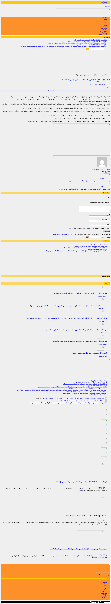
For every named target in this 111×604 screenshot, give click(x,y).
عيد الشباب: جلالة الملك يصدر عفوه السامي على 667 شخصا (91, 246)
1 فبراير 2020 (103, 308)
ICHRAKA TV (103, 34)
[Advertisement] (55, 62)
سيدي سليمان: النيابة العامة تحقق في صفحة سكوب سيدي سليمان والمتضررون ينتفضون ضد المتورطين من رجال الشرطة (68, 306)
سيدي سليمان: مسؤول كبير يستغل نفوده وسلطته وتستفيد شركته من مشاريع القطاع (80, 341)
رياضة (105, 23)
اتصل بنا (105, 3)
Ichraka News (98, 84)
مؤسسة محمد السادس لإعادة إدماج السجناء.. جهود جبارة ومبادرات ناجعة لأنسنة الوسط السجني (76, 330)
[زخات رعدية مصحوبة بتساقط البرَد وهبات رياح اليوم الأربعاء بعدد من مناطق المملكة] (104, 446)
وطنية (105, 20)
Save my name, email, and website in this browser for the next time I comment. (88, 228)
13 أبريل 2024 (103, 520)
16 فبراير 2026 (103, 487)
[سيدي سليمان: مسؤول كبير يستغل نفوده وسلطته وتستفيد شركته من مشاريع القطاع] (100, 338)
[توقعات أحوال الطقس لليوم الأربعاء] (104, 451)
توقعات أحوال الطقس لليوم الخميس (97, 249)
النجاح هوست (95, 602)
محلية (105, 19)
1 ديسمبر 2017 (103, 296)
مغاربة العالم (103, 31)
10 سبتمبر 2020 (106, 84)
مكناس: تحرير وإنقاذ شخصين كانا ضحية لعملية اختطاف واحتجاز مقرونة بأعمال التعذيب (86, 515)
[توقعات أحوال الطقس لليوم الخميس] (104, 422)
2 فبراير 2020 (103, 356)
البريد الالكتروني (106, 219)
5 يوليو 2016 (104, 332)
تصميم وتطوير (106, 602)
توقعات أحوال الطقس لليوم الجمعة (97, 244)
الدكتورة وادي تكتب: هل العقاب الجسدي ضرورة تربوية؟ (89, 353)
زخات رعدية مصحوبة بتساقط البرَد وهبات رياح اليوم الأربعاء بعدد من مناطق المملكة (84, 393)
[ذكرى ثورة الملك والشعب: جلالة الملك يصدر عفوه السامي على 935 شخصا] (104, 432)
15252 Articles (106, 169)
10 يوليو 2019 (103, 321)
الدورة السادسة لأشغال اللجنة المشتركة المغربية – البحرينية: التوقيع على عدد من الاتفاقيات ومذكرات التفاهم (81, 482)
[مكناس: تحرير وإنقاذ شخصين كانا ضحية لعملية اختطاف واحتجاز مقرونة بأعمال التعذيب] (90, 511)
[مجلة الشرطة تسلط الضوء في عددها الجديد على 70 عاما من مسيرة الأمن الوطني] (104, 461)
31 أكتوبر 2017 (103, 554)
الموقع (108, 224)
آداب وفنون (104, 26)
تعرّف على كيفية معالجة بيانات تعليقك (63, 234)
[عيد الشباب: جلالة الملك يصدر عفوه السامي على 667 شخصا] (104, 413)
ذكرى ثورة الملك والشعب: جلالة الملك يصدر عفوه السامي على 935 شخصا (87, 388)
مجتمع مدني (104, 28)
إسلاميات (104, 29)
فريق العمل (104, 2)
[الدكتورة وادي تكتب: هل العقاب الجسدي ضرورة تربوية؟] (100, 350)
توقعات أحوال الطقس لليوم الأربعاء (97, 394)
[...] (80, 490)
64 (98, 296)
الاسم (108, 214)
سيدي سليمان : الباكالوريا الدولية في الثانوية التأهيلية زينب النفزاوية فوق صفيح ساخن (80, 293)
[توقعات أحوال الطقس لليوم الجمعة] (104, 408)
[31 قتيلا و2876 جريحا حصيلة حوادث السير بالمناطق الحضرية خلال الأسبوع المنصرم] (104, 441)
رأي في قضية (103, 33)
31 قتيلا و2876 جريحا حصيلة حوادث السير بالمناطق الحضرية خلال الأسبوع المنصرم (85, 391)
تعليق (109, 205)
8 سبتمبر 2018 (103, 344)
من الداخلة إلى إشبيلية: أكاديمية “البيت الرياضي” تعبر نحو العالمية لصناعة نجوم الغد (85, 247)
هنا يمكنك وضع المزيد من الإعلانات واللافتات (55, 90)
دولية (105, 22)
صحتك (105, 25)
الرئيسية (105, 17)
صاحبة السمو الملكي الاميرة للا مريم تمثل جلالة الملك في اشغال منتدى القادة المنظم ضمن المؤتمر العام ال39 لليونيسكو (78, 549)
